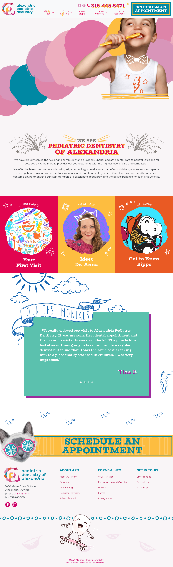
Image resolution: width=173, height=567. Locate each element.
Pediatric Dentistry (70, 493)
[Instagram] (84, 5)
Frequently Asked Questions (113, 482)
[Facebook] (79, 5)
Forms (101, 493)
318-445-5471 (22, 493)
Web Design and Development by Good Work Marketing (86, 562)
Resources (119, 12)
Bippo (82, 12)
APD (47, 12)
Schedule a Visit (68, 498)
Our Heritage (67, 487)
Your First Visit (105, 477)
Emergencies (105, 498)
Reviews (64, 482)
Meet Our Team (68, 477)
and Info (64, 12)
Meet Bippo (143, 487)
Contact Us (143, 482)
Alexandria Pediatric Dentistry (90, 560)
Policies (102, 487)
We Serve (99, 12)
